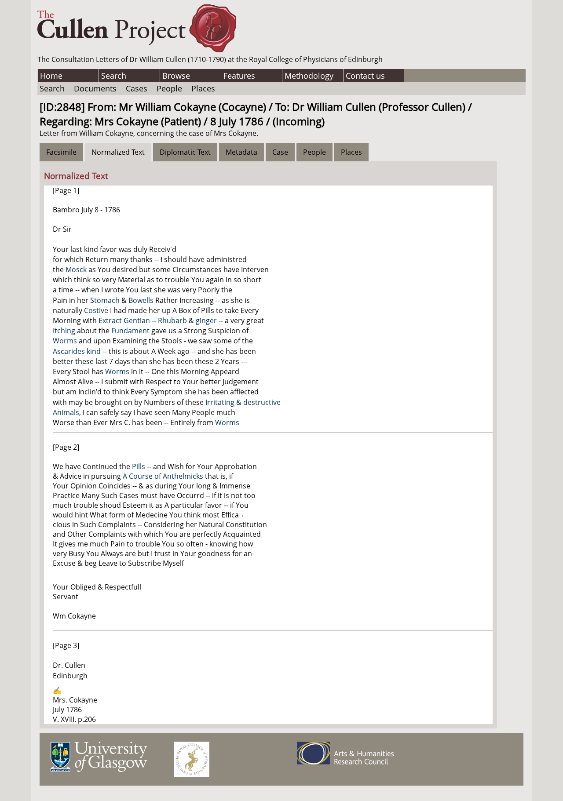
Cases (136, 88)
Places (203, 88)
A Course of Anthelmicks (163, 476)
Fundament (130, 330)
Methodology (309, 75)
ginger (206, 320)
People (169, 88)
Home (51, 75)
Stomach (105, 300)
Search (113, 75)
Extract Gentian (124, 320)
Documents (95, 88)
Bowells (141, 300)
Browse (176, 75)
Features (239, 75)
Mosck (76, 269)
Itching (64, 330)
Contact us (365, 75)
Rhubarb (172, 320)
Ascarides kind (77, 351)
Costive (96, 310)
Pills (138, 466)
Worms (65, 341)
